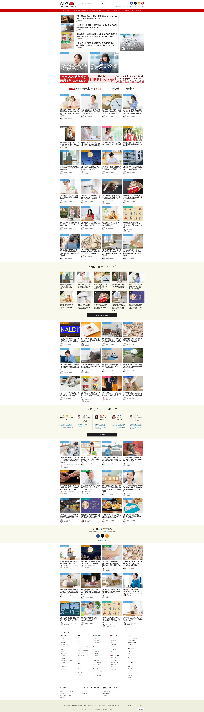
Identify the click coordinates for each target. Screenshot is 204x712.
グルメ (133, 10)
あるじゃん (80, 659)
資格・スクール (114, 662)
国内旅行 (79, 668)
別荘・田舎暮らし (64, 653)
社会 (112, 666)
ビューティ (83, 10)
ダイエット (113, 649)
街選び (62, 651)
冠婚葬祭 (96, 653)
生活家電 (96, 655)
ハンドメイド (97, 657)
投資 (79, 640)
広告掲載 (80, 705)
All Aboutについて (103, 705)
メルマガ (126, 6)
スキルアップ (114, 660)
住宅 (72, 10)
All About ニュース (85, 691)
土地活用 (63, 655)
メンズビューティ (132, 662)
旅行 (119, 10)
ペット (129, 677)
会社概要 (64, 705)
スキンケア (113, 640)
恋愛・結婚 (98, 10)
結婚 (129, 653)
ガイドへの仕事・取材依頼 (65, 695)
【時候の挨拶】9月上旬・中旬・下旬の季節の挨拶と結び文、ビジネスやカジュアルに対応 (136, 426)
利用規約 (85, 705)
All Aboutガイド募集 (64, 693)
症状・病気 (96, 640)
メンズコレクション (132, 659)
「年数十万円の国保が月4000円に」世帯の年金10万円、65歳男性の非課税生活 (67, 426)
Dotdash (141, 709)
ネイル (112, 647)
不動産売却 (63, 658)
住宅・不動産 (64, 635)
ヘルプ (140, 705)
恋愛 (129, 651)
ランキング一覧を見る (102, 315)
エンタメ (130, 668)
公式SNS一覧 (133, 6)
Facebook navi (106, 693)
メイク (112, 638)
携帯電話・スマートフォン (134, 642)
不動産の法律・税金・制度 (66, 660)
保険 (79, 642)
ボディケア (113, 644)
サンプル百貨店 (106, 691)
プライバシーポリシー (93, 705)
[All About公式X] (135, 3)
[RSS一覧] (139, 3)
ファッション (128, 10)
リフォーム (63, 642)
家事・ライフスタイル (99, 649)
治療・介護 (96, 642)
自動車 (79, 674)
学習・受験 (113, 669)
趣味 (123, 10)
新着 (68, 10)
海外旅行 (79, 666)
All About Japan (85, 693)
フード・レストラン (98, 671)
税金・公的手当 (81, 655)
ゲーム (129, 670)
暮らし (93, 10)
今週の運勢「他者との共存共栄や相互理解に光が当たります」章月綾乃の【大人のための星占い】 (118, 426)
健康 (79, 10)
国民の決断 (62, 697)
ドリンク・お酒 (97, 675)
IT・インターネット (132, 644)
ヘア (112, 642)
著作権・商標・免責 (112, 705)
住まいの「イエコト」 (65, 662)
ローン (79, 657)
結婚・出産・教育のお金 (83, 650)
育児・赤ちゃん (97, 662)
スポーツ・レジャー (132, 675)
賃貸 (62, 649)
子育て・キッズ (97, 664)
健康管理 (96, 638)
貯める (79, 638)
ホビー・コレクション (133, 673)
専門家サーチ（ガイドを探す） (66, 691)
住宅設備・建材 (64, 644)
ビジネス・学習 (105, 10)
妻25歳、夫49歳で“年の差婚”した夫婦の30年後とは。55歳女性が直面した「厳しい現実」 (101, 426)
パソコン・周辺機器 (132, 638)
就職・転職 (113, 657)
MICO (112, 651)
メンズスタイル (113, 10)
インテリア (63, 647)
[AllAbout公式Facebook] (131, 3)
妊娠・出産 (96, 660)
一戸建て (63, 638)
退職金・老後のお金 (82, 652)
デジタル (89, 10)
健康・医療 (97, 635)
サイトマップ (119, 6)
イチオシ (105, 695)
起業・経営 (113, 664)
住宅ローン (80, 644)
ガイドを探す (141, 6)
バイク (79, 677)
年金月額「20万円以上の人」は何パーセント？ (83, 425)
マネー (75, 10)
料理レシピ (96, 651)
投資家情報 (74, 705)
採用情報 (69, 705)
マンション (63, 640)
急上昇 (64, 10)
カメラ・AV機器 (131, 640)
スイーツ (96, 673)
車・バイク (138, 10)
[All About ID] (142, 3)
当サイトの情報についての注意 (124, 705)
